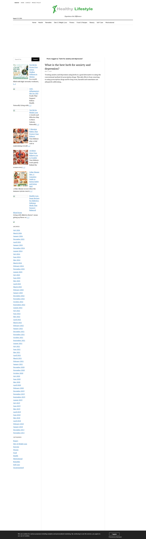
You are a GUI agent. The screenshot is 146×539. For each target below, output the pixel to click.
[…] (14, 84)
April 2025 (17, 242)
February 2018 (18, 424)
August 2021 (17, 343)
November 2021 (19, 334)
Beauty (92, 22)
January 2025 (18, 245)
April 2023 (17, 284)
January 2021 (18, 364)
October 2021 (18, 337)
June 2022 (16, 314)
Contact (28, 2)
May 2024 (16, 260)
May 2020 (16, 382)
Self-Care (100, 22)
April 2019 (17, 412)
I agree (114, 534)
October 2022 (18, 302)
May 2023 (16, 281)
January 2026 (18, 236)
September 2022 (19, 305)
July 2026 (16, 230)
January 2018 (18, 427)
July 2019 (16, 403)
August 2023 (17, 272)
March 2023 (17, 287)
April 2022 (17, 319)
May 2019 (16, 409)
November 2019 (19, 394)
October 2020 (18, 373)
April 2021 (17, 355)
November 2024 (19, 248)
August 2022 (17, 308)
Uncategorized (18, 468)
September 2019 (19, 397)
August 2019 (17, 400)
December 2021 (18, 331)
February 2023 (18, 290)
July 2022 (16, 311)
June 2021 (16, 349)
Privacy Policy (36, 2)
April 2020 (17, 385)
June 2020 (16, 379)
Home (22, 2)
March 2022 (17, 322)
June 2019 (16, 406)
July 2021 (16, 346)
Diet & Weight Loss (60, 22)
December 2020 (18, 367)
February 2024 (18, 266)
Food (15, 453)
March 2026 (17, 233)
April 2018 (17, 421)
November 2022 (19, 299)
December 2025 (18, 239)
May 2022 (16, 317)
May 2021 (16, 352)
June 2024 (16, 257)
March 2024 (17, 263)
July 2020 (16, 376)
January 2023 (18, 293)
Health (40, 22)
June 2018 (16, 415)
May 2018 (16, 418)
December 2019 (18, 391)
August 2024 (17, 251)
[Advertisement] (73, 41)
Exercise (16, 447)
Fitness (71, 22)
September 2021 (19, 340)
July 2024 (16, 254)
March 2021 (17, 358)
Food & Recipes (82, 22)
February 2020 (18, 388)
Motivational (109, 22)
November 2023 (19, 269)
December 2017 (18, 430)
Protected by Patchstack (115, 537)
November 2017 (19, 433)
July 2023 (16, 275)
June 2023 (16, 278)
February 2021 (18, 361)
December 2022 (18, 296)
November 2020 (19, 370)
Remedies (48, 22)
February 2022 (18, 325)
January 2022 (18, 328)
